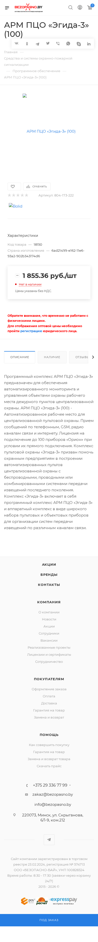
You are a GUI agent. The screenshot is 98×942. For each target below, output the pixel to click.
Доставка (49, 703)
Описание (19, 357)
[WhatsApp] (68, 43)
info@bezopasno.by (52, 804)
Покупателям (49, 679)
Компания (49, 602)
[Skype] (78, 43)
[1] (9, 195)
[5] (26, 195)
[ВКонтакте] (17, 43)
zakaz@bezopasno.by (52, 794)
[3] (18, 195)
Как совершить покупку (49, 745)
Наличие (52, 357)
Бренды (49, 575)
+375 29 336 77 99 (50, 785)
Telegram (49, 839)
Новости (49, 619)
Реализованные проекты (49, 647)
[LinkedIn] (89, 43)
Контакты (49, 585)
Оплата (49, 696)
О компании (49, 612)
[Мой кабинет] (80, 8)
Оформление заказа (49, 689)
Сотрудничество (49, 662)
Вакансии (49, 640)
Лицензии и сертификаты (49, 654)
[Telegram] (37, 43)
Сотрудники (49, 633)
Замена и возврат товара (49, 759)
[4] (22, 195)
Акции (49, 564)
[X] (47, 43)
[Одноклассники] (27, 43)
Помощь (49, 735)
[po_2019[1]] (49, 131)
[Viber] (58, 43)
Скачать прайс (49, 766)
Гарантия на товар (49, 710)
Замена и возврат (49, 717)
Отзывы (82, 357)
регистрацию (31, 331)
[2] (13, 195)
